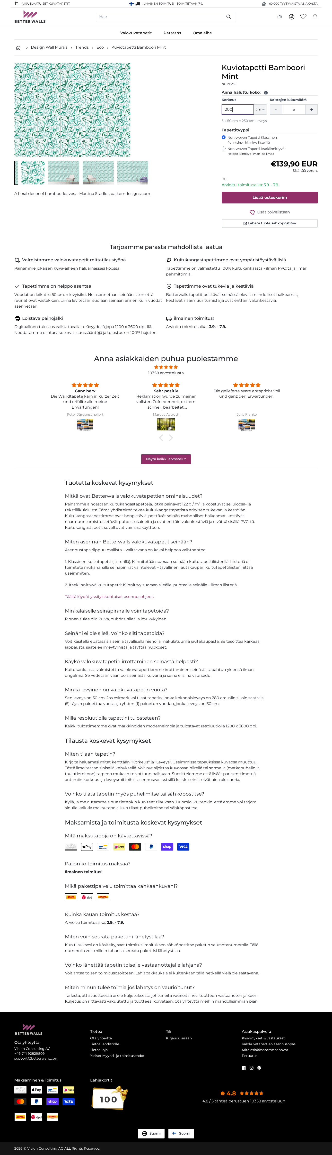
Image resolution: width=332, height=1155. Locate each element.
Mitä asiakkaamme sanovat (265, 1050)
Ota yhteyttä (101, 1038)
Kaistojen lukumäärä (288, 100)
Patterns (172, 33)
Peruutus (249, 1056)
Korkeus (229, 100)
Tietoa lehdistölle (104, 1044)
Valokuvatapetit (136, 33)
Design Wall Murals (49, 47)
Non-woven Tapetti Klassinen (252, 139)
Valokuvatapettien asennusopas (269, 1044)
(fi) (279, 16)
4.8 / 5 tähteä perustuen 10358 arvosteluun (243, 1101)
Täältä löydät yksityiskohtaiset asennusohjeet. (109, 596)
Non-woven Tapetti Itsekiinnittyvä (256, 151)
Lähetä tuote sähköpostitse (272, 223)
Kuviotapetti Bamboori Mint (139, 47)
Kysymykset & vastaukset (263, 1038)
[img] (166, 367)
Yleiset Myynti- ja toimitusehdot (117, 1056)
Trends (82, 47)
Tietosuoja (99, 1050)
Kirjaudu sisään (179, 1038)
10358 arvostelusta (166, 373)
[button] (16, 173)
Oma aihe (202, 33)
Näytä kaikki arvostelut (166, 459)
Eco (100, 47)
